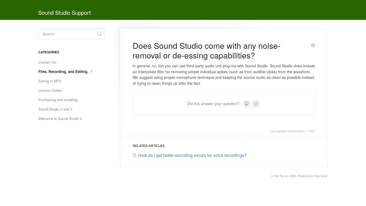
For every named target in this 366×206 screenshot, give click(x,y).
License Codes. (50, 90)
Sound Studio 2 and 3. (55, 109)
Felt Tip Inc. (281, 176)
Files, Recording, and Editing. (63, 71)
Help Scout (321, 176)
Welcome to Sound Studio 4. (60, 118)
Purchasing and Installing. (58, 99)
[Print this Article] (313, 46)
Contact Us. (47, 62)
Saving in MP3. (50, 80)
